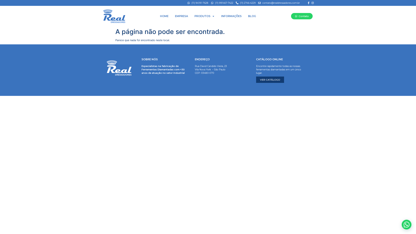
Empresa (181, 16)
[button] (406, 224)
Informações (231, 16)
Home (164, 16)
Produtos (202, 16)
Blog (252, 16)
